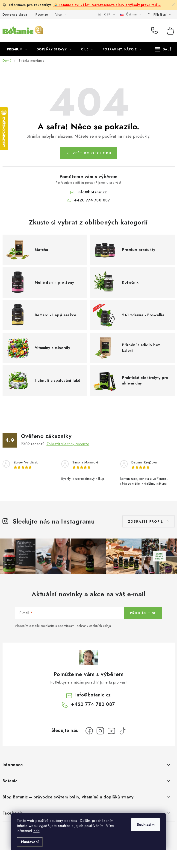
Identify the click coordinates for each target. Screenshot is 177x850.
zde (36, 830)
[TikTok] (122, 730)
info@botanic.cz (92, 192)
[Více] (163, 49)
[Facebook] (89, 730)
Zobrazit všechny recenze (68, 444)
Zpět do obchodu (92, 153)
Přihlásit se (143, 613)
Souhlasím (145, 824)
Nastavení (30, 841)
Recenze (41, 14)
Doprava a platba (15, 14)
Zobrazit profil (145, 521)
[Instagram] (100, 730)
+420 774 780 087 (155, 31)
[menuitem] (17, 49)
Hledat (121, 31)
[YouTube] (111, 730)
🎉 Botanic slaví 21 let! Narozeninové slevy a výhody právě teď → (107, 5)
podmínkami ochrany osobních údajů (84, 625)
